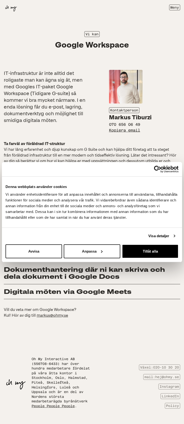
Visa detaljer (158, 236)
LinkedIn (170, 396)
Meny (174, 7)
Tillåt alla (150, 251)
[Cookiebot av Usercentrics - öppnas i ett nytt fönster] (157, 169)
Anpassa (89, 251)
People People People (53, 406)
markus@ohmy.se (52, 315)
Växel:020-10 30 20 (159, 367)
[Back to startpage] (11, 7)
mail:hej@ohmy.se (161, 377)
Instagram (169, 386)
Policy (172, 406)
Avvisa (34, 251)
